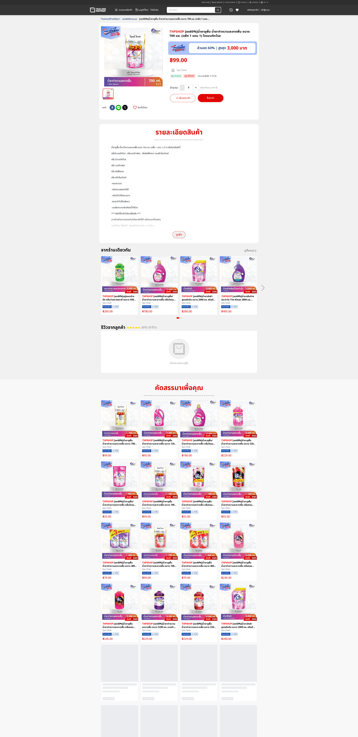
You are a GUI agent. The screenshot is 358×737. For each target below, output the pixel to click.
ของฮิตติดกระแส (130, 19)
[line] (118, 107)
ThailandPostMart (110, 19)
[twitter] (125, 107)
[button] (231, 10)
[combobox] (191, 10)
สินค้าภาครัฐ (205, 2)
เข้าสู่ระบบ (265, 10)
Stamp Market (217, 2)
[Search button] (218, 10)
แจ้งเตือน (255, 2)
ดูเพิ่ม (179, 235)
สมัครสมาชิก (253, 10)
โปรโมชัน (154, 10)
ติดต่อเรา (244, 2)
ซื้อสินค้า (210, 98)
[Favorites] (237, 9)
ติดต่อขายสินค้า (230, 2)
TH (264, 2)
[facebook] (112, 107)
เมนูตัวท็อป (143, 10)
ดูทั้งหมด (249, 251)
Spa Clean (182, 70)
